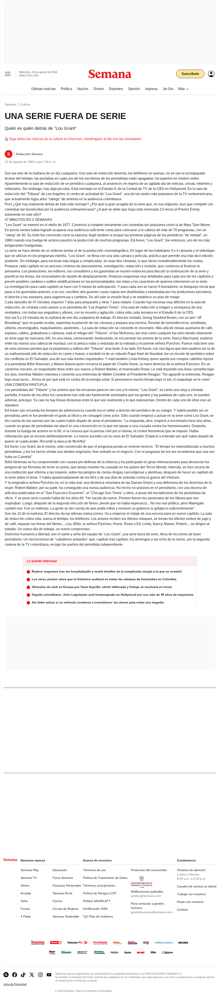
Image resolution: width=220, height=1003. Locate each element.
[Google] (6, 974)
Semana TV (29, 877)
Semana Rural (62, 893)
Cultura (25, 104)
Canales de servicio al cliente (197, 886)
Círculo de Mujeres (65, 908)
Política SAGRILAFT (96, 901)
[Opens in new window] (14, 974)
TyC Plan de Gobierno (98, 916)
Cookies (182, 909)
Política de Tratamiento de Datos (105, 877)
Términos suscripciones (99, 885)
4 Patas (26, 916)
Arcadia (26, 893)
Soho (24, 901)
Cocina (57, 901)
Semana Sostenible (66, 916)
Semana (10, 104)
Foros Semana (63, 877)
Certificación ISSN (95, 908)
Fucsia (25, 908)
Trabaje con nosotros (191, 894)
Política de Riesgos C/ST (100, 893)
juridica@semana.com (146, 896)
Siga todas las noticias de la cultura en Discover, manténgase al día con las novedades (75, 139)
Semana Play (30, 870)
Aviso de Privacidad (19, 984)
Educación (60, 870)
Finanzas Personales (67, 885)
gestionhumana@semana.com (152, 912)
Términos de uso (94, 870)
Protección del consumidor (149, 870)
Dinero (25, 885)
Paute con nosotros (190, 902)
